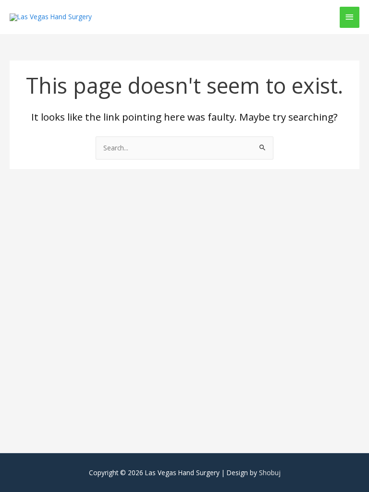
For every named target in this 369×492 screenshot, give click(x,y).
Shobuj (270, 472)
